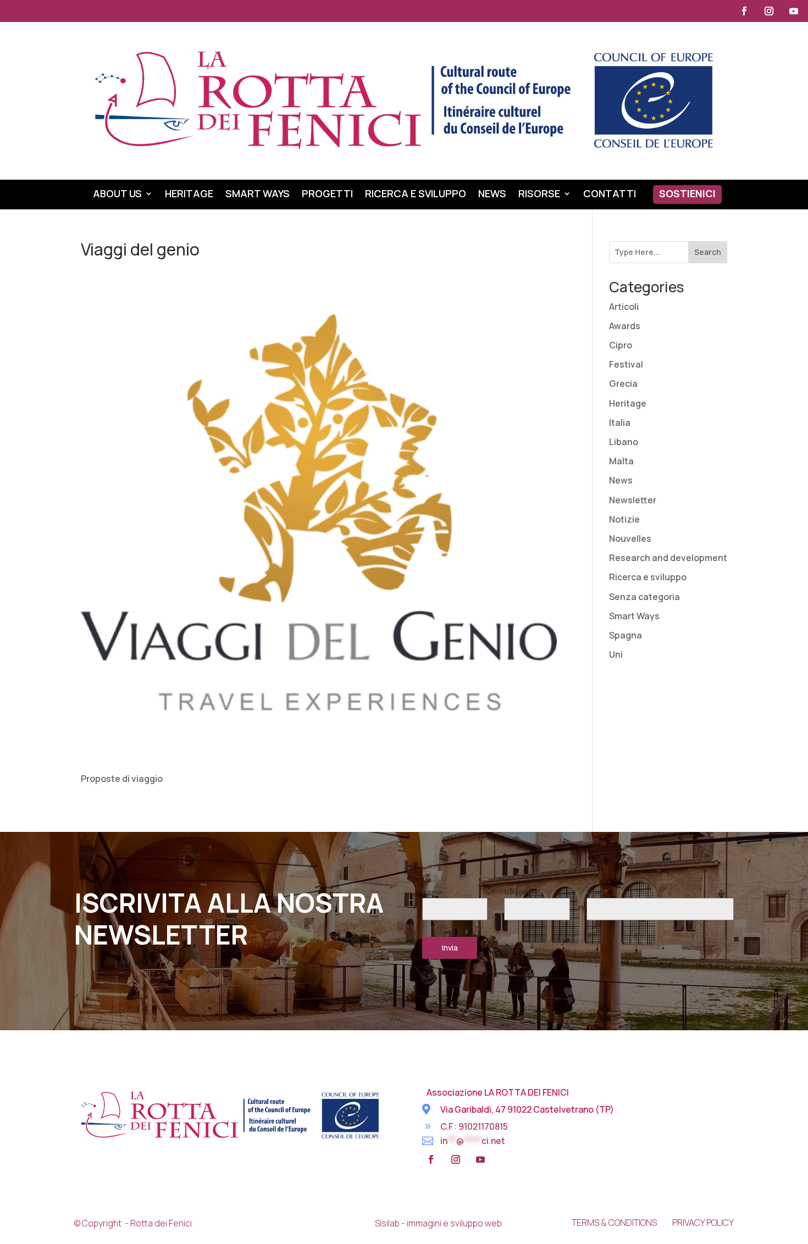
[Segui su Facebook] (744, 11)
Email (597, 892)
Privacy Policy (703, 1223)
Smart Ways (257, 195)
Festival (626, 364)
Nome (432, 892)
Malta (621, 461)
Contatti (609, 195)
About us (117, 195)
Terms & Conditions (614, 1223)
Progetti (327, 195)
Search (707, 252)
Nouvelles (630, 538)
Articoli (624, 307)
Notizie (624, 519)
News (492, 195)
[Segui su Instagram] (769, 11)
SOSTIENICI (687, 195)
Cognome (521, 892)
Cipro (620, 345)
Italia (619, 422)
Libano (623, 442)
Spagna (625, 635)
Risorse (539, 195)
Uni (616, 654)
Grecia (623, 383)
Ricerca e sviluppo (415, 195)
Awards (624, 326)
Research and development (668, 558)
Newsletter (632, 500)
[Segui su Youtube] (794, 11)
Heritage (189, 195)
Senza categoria (644, 597)
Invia (450, 947)
